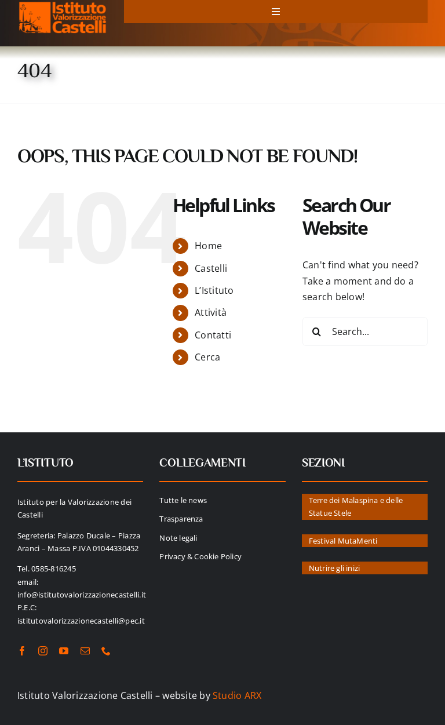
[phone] (106, 650)
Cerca (207, 357)
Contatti (213, 335)
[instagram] (43, 650)
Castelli (211, 268)
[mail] (85, 650)
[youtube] (63, 650)
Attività (211, 312)
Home (208, 245)
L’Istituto (214, 290)
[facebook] (22, 650)
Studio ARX (237, 695)
